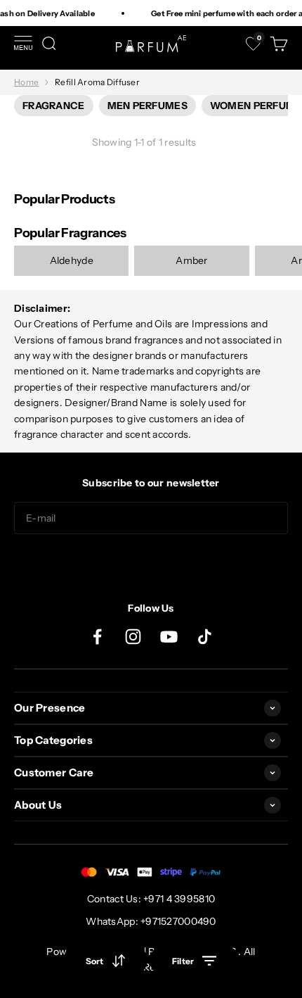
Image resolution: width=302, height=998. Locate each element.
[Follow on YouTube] (168, 636)
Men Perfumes (147, 105)
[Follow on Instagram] (133, 636)
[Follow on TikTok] (204, 636)
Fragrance (53, 105)
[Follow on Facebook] (97, 636)
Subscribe (151, 562)
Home (26, 82)
